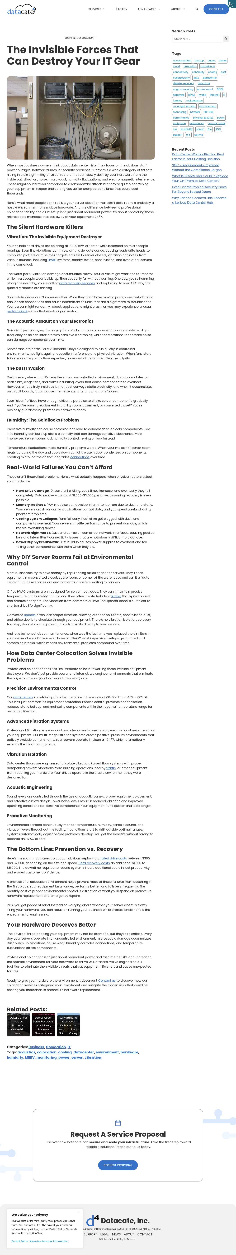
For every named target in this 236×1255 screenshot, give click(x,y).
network (195, 112)
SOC (218, 129)
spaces (30, 615)
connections (79, 457)
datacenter (83, 1052)
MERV (30, 1057)
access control (182, 60)
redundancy (197, 123)
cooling (65, 1052)
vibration (92, 1057)
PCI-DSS (208, 112)
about (129, 1234)
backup (199, 60)
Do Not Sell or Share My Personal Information (40, 1241)
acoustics (26, 1052)
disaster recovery (183, 83)
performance (17, 311)
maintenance (194, 100)
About (176, 9)
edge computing (183, 89)
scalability (187, 129)
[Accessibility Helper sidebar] (232, 4)
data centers (23, 697)
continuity (198, 72)
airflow (116, 596)
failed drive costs (113, 858)
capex (211, 60)
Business (36, 1047)
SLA (210, 129)
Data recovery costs (94, 863)
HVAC (52, 260)
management (207, 106)
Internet (215, 95)
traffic (111, 768)
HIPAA (191, 95)
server (77, 1057)
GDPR (220, 89)
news (116, 1234)
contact (145, 1234)
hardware (129, 1052)
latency (177, 100)
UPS (188, 135)
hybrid (202, 95)
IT (69, 1047)
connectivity (180, 72)
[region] (45, 1228)
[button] (197, 9)
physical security (203, 117)
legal (104, 1234)
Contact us (107, 980)
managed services (184, 106)
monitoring (46, 1057)
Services (94, 9)
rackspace (179, 123)
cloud (176, 66)
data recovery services (77, 283)
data (196, 77)
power (64, 1057)
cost (223, 72)
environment (107, 1052)
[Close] (79, 1212)
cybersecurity (181, 77)
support (177, 135)
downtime (204, 83)
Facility (121, 9)
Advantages (147, 9)
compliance (207, 66)
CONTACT (216, 9)
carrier (223, 60)
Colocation (56, 1047)
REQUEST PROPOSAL (118, 1165)
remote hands (216, 123)
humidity (15, 1057)
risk (175, 129)
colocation (46, 1052)
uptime (198, 135)
